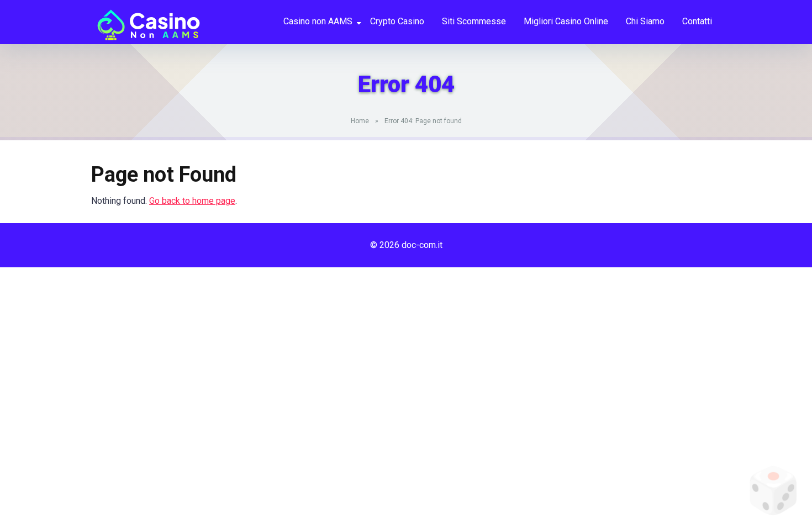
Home (360, 121)
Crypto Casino (397, 21)
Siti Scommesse (474, 21)
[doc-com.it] (146, 20)
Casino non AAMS (317, 21)
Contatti (697, 21)
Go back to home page (192, 201)
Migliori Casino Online (566, 21)
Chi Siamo (645, 21)
